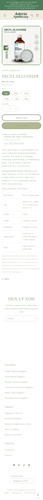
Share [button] (6, 279)
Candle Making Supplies (16, 371)
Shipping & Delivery (14, 413)
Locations (9, 450)
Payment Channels (13, 418)
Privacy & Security (13, 434)
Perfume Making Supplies (16, 382)
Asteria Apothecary (20, 490)
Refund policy (17, 493)
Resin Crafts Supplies (14, 392)
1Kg (16, 98)
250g (26, 93)
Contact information (31, 493)
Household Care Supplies (16, 398)
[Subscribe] (35, 318)
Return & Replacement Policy (18, 424)
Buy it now (21, 125)
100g (16, 93)
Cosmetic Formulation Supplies (19, 387)
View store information (14, 143)
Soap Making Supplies (15, 376)
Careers (8, 455)
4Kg (26, 98)
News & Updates (12, 429)
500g (6, 98)
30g (6, 93)
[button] (4, 15)
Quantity (5, 104)
